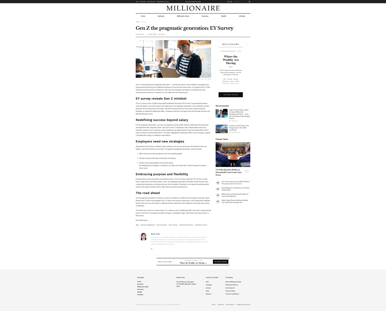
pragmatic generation (186, 225)
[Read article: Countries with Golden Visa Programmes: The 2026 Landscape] (222, 129)
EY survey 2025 (161, 225)
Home (143, 16)
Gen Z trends (173, 225)
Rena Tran (141, 34)
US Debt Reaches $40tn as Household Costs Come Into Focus (229, 172)
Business (161, 16)
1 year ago (234, 121)
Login (230, 1)
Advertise (143, 1)
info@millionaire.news (162, 1)
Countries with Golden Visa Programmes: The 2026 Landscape (239, 128)
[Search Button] (249, 1)
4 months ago (235, 132)
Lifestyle (242, 16)
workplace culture (201, 225)
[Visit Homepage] (193, 8)
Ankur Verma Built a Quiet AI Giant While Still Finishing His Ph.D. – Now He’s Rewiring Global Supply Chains (239, 114)
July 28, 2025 (152, 34)
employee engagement (148, 225)
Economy (205, 16)
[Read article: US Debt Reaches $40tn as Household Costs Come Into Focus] (233, 154)
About (137, 1)
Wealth (223, 16)
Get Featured (151, 1)
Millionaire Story (183, 16)
